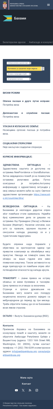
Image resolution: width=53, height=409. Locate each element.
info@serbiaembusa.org (24, 351)
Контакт (26, 383)
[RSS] (30, 390)
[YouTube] (16, 390)
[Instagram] (36, 390)
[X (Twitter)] (23, 390)
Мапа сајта (26, 377)
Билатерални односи (14, 42)
